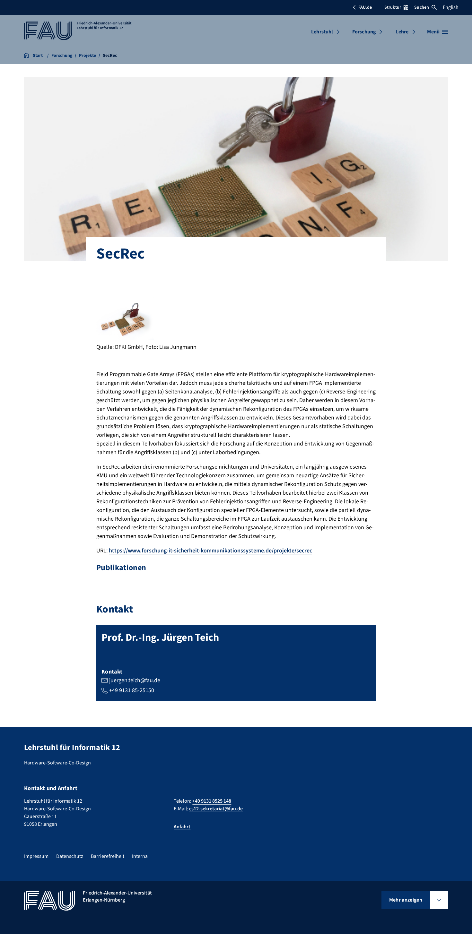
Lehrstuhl (322, 31)
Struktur (392, 7)
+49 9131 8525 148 (211, 801)
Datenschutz (69, 856)
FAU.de (365, 7)
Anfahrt (182, 826)
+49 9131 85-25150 (131, 690)
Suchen (421, 7)
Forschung (364, 31)
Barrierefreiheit (107, 856)
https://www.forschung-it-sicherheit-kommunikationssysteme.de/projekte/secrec (210, 551)
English (451, 7)
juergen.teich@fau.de (134, 680)
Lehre (402, 31)
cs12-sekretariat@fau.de (216, 808)
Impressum (36, 856)
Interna (140, 856)
